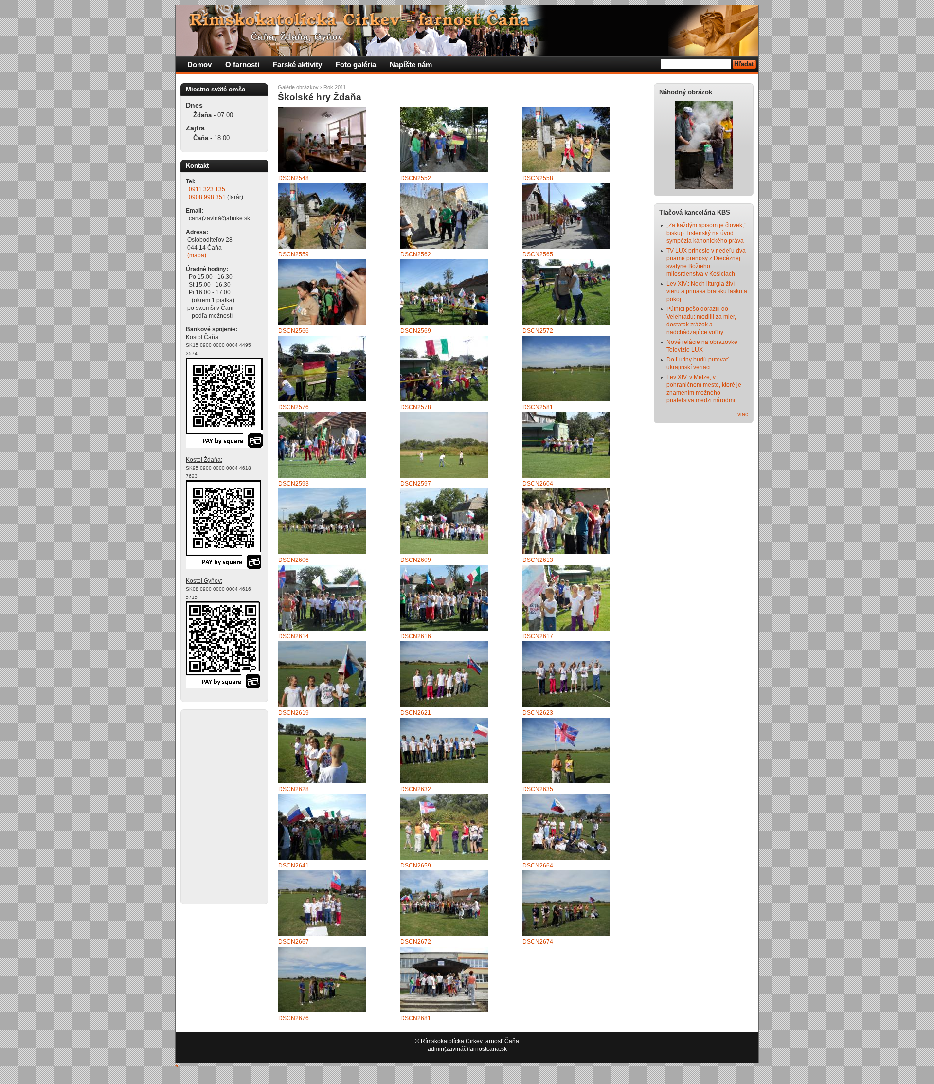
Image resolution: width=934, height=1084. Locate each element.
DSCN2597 (415, 483)
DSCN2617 (537, 636)
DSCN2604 (537, 483)
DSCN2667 (293, 942)
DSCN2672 (415, 942)
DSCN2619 (293, 712)
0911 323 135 (207, 189)
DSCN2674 (537, 942)
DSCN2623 (537, 712)
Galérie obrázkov (298, 87)
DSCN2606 (293, 560)
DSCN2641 (293, 865)
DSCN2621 (415, 712)
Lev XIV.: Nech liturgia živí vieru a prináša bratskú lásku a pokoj (706, 291)
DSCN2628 (293, 789)
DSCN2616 (415, 636)
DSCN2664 (537, 865)
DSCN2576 (293, 407)
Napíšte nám (411, 64)
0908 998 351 (207, 197)
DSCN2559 (293, 254)
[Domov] (363, 54)
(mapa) (196, 255)
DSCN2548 (293, 178)
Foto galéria (356, 64)
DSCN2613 (537, 560)
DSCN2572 (537, 330)
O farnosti (242, 64)
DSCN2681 (415, 1018)
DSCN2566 (293, 330)
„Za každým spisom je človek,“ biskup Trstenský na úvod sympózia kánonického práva (706, 233)
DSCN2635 (537, 789)
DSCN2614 (293, 636)
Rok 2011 (334, 87)
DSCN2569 (415, 330)
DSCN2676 (293, 1018)
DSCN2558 (537, 178)
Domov (199, 64)
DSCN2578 (415, 407)
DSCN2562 (415, 254)
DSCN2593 (293, 483)
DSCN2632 (415, 789)
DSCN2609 (415, 560)
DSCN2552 (415, 178)
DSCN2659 (415, 865)
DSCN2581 (537, 407)
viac (742, 414)
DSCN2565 (537, 254)
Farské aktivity (297, 64)
